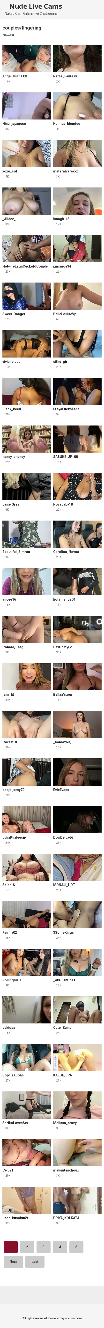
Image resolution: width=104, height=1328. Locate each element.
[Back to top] (95, 1318)
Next (13, 1262)
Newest (8, 35)
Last (34, 1262)
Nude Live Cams (35, 6)
